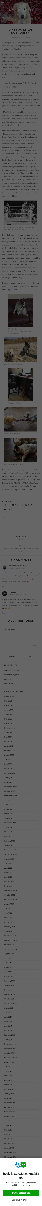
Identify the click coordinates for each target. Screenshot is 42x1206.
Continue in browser (21, 1200)
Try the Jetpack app (21, 1193)
